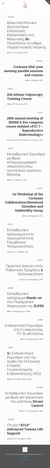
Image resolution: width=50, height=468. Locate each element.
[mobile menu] (3, 3)
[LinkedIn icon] (26, 460)
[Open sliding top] (47, 2)
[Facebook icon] (24, 460)
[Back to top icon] (25, 449)
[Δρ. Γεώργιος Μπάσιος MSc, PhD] (25, 4)
